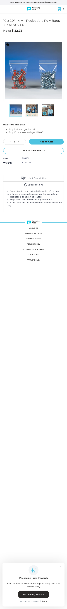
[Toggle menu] (9, 9)
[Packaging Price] (33, 9)
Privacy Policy (33, 260)
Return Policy (33, 244)
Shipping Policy (33, 239)
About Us (33, 228)
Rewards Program (33, 233)
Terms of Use (34, 255)
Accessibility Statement (33, 249)
